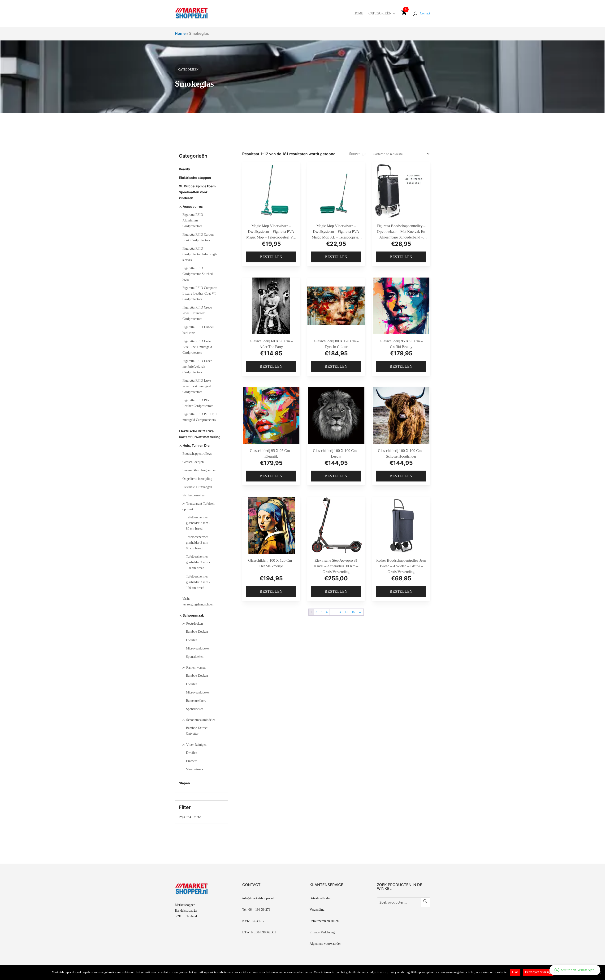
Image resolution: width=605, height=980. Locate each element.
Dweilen (191, 640)
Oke (515, 972)
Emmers (191, 761)
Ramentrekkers (196, 700)
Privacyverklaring (538, 972)
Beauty (184, 169)
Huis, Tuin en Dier (197, 445)
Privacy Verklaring (322, 932)
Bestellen (271, 257)
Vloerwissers (194, 769)
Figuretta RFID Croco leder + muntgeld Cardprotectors (197, 313)
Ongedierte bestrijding (197, 479)
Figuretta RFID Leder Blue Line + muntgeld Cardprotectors (197, 347)
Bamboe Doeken (197, 631)
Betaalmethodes (320, 898)
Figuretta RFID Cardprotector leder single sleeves (199, 254)
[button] (574, 970)
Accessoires (193, 206)
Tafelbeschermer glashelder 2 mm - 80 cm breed (198, 523)
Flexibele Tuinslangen (197, 487)
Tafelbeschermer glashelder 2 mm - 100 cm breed (198, 562)
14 (339, 612)
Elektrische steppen (195, 178)
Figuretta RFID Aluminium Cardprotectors (192, 220)
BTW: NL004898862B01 (259, 932)
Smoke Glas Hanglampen (199, 470)
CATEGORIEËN (379, 13)
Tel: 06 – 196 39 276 (256, 909)
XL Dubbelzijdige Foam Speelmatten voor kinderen (197, 192)
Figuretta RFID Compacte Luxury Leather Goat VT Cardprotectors (199, 293)
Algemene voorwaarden (325, 943)
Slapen (184, 783)
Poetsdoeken (194, 623)
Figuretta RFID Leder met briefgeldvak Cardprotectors (197, 366)
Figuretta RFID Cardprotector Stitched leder (197, 273)
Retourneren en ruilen (324, 921)
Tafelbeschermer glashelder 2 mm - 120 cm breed (198, 582)
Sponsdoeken (194, 656)
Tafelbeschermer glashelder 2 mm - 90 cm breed (198, 542)
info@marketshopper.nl (258, 898)
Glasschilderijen (193, 462)
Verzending (317, 909)
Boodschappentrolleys (197, 453)
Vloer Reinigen (196, 744)
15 (346, 612)
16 (353, 612)
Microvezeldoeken (198, 648)
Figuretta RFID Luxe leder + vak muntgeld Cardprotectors (196, 386)
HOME (358, 13)
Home (180, 33)
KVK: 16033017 (253, 921)
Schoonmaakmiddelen (201, 720)
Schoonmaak (193, 615)
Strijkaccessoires (193, 495)
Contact (425, 13)
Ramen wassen (196, 667)
